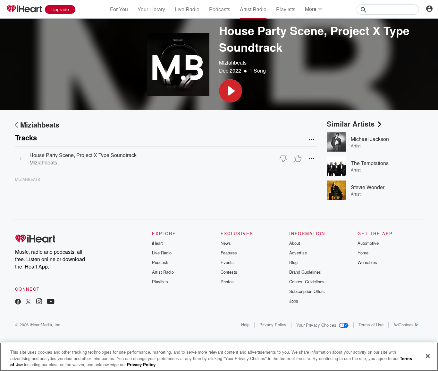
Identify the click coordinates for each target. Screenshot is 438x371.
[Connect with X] (28, 302)
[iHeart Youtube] (51, 302)
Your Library (151, 9)
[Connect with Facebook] (18, 302)
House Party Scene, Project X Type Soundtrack (83, 155)
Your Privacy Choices (316, 325)
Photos (227, 281)
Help (245, 325)
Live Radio (187, 9)
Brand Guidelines (305, 272)
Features (229, 253)
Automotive (368, 243)
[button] (230, 90)
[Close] (428, 356)
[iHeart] (24, 9)
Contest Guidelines (306, 281)
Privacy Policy (272, 325)
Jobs (293, 301)
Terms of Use (370, 325)
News (226, 243)
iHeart (157, 243)
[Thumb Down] (283, 159)
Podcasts (219, 9)
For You (119, 9)
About (294, 243)
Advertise (298, 253)
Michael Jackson (370, 139)
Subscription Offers (307, 291)
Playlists (285, 9)
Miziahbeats (233, 62)
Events (227, 262)
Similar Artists (351, 124)
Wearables (367, 262)
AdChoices (403, 325)
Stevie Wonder (367, 187)
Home (363, 253)
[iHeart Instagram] (39, 302)
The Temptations (370, 163)
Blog (293, 262)
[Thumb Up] (297, 159)
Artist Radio (253, 9)
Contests (229, 272)
